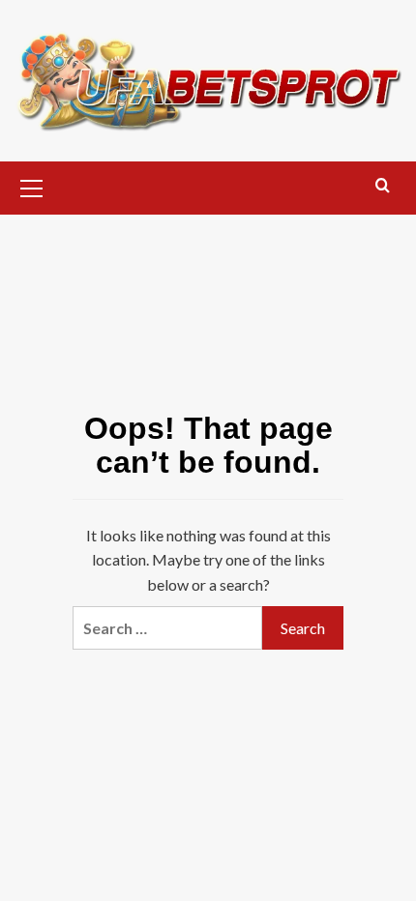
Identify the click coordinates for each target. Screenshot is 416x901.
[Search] (383, 186)
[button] (32, 185)
